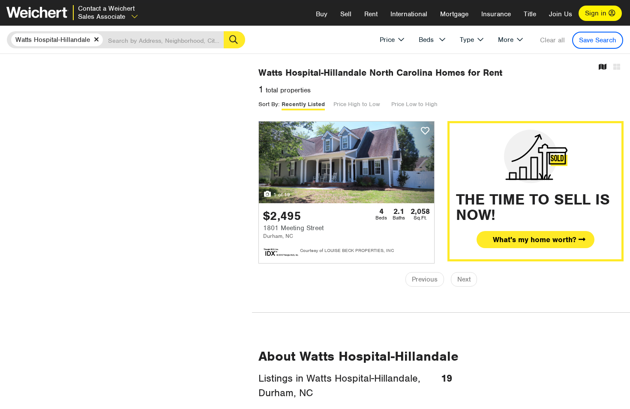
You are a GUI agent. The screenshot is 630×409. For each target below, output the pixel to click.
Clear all (552, 40)
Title (530, 14)
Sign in (597, 13)
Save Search (597, 40)
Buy (321, 14)
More (505, 40)
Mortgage (454, 14)
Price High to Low (356, 104)
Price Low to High (414, 104)
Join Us (560, 14)
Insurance (496, 14)
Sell (345, 14)
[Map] (602, 67)
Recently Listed (303, 104)
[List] (617, 67)
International (408, 14)
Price (387, 40)
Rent (371, 14)
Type (467, 40)
